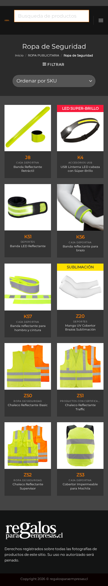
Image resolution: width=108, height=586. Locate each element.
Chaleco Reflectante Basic (28, 405)
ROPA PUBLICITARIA (43, 55)
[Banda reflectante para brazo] (80, 207)
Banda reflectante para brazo (80, 248)
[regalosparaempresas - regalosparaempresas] (7, 20)
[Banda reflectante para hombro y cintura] (27, 287)
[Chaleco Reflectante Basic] (27, 366)
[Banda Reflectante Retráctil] (27, 128)
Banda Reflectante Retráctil (28, 169)
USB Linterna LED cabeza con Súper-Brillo (80, 169)
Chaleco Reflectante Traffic (80, 407)
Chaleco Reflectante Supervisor (28, 486)
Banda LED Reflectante (28, 246)
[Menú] (101, 20)
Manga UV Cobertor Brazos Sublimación (80, 327)
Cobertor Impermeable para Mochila (80, 486)
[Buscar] (20, 26)
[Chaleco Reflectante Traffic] (80, 366)
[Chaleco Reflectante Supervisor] (27, 445)
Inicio (19, 55)
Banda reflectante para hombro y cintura (28, 328)
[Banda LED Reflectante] (27, 207)
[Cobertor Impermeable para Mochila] (80, 445)
